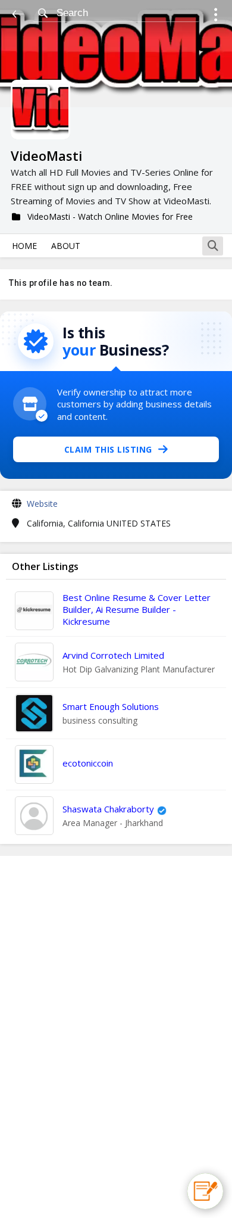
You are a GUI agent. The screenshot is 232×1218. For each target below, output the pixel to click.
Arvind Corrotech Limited (113, 655)
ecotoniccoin (87, 763)
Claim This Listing (108, 449)
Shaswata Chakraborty (108, 809)
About (65, 245)
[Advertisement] (116, 1037)
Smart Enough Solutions (110, 706)
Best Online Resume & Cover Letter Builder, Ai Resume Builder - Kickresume (136, 609)
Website (42, 503)
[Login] (215, 16)
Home (24, 245)
